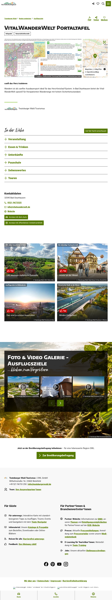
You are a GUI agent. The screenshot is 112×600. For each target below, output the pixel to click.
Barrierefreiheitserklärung (75, 581)
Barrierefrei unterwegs (33, 539)
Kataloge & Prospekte (38, 527)
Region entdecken (25, 19)
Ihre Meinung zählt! (27, 544)
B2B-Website (93, 525)
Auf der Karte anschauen (95, 131)
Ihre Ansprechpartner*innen (28, 489)
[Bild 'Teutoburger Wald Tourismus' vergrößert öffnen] (10, 108)
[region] (95, 58)
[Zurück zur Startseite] (8, 3)
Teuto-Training (79, 545)
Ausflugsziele (38, 19)
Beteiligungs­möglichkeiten (94, 522)
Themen (74, 522)
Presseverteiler (81, 533)
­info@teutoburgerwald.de (39, 484)
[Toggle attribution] (104, 69)
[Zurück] (51, 403)
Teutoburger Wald (10, 19)
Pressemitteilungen (90, 530)
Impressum (56, 581)
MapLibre (88, 69)
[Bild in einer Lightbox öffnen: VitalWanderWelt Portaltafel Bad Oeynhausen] (43, 58)
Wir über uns (30, 581)
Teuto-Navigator (39, 522)
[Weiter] (60, 403)
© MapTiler (98, 69)
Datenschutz (43, 581)
